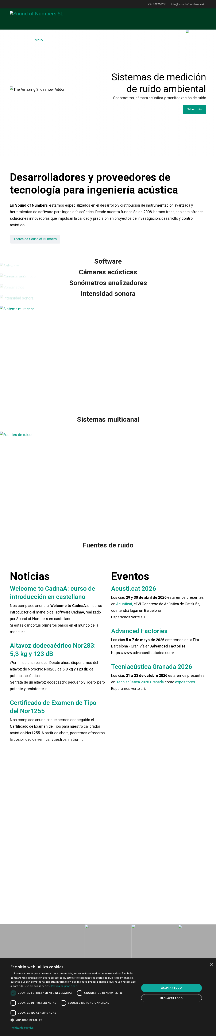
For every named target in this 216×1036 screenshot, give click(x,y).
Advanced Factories (139, 631)
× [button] (211, 965)
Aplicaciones (58, 40)
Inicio (38, 40)
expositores (185, 682)
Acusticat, (124, 604)
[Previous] (14, 842)
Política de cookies (22, 1027)
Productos (86, 40)
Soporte (128, 40)
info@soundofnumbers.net (187, 4)
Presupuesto (150, 40)
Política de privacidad (64, 986)
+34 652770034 (157, 4)
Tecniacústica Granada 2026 (151, 666)
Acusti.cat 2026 (133, 588)
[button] (73, 1020)
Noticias (110, 40)
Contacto (172, 40)
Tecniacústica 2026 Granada (140, 682)
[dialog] (108, 998)
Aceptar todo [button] (171, 988)
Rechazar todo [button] (171, 998)
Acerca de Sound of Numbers (35, 239)
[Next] (100, 842)
